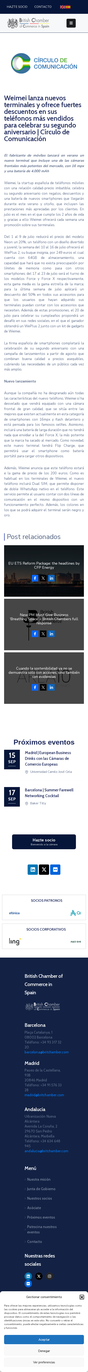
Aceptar (44, 1340)
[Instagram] (49, 1276)
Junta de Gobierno (41, 1189)
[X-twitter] (44, 869)
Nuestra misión (39, 1179)
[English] (62, 6)
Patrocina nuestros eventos (42, 1229)
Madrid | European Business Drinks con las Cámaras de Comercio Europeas (48, 758)
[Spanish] (68, 6)
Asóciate (34, 1208)
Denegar (44, 1351)
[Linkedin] (33, 869)
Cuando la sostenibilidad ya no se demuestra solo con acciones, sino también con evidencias (44, 672)
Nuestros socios (39, 1198)
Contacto (34, 1242)
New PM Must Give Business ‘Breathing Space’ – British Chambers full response (44, 619)
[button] (82, 1297)
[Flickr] (55, 869)
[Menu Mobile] (71, 23)
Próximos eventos (41, 1217)
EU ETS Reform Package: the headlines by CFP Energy (44, 565)
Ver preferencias (44, 1362)
